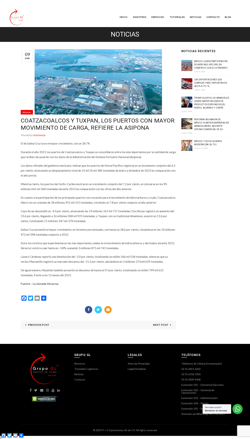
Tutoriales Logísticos (86, 368)
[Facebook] (88, 309)
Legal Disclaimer (137, 368)
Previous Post (38, 324)
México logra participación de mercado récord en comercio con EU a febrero (211, 64)
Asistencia (39, 135)
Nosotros (139, 17)
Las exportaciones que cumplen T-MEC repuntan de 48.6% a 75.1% (210, 82)
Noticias (196, 17)
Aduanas (27, 112)
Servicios (157, 17)
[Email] (108, 309)
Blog (228, 17)
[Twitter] (98, 309)
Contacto (213, 17)
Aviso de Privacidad (139, 363)
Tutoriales (177, 17)
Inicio (123, 17)
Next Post (160, 324)
